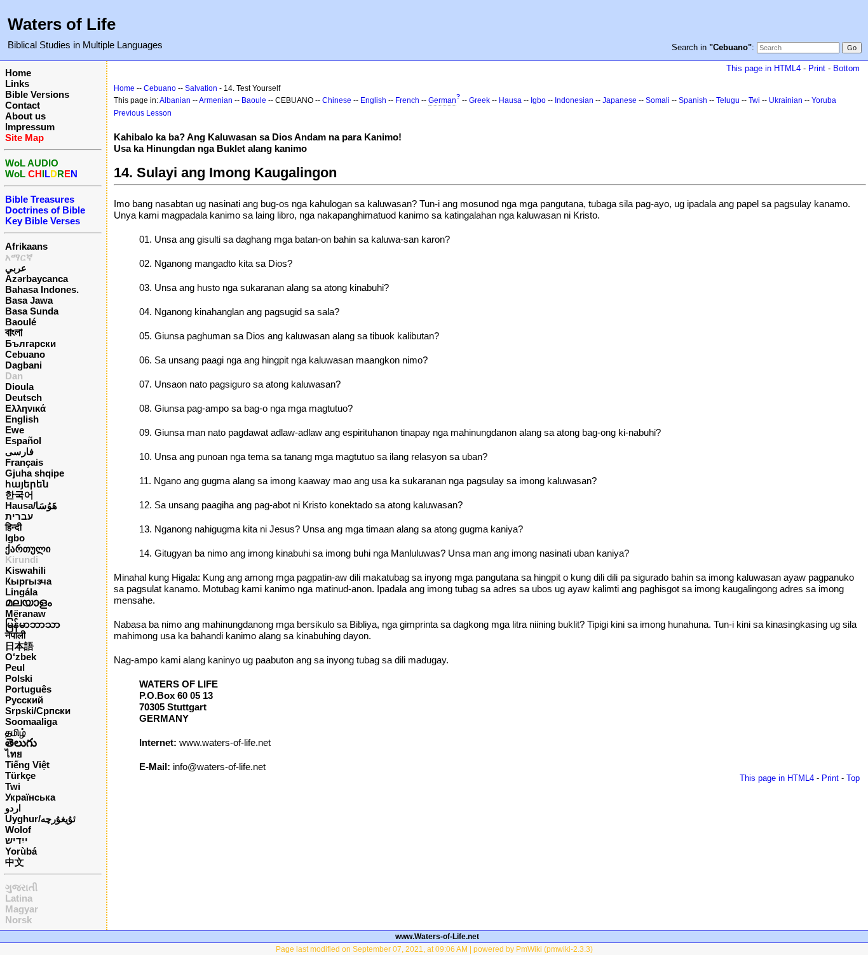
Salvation (201, 88)
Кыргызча (28, 581)
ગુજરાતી (21, 887)
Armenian (216, 100)
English (22, 419)
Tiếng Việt (27, 764)
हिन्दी (13, 527)
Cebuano (25, 354)
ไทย (13, 753)
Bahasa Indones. (42, 289)
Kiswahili (25, 570)
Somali (658, 100)
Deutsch (23, 397)
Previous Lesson (143, 113)
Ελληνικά (25, 408)
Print (816, 68)
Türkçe (20, 775)
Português (28, 689)
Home (18, 72)
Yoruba (823, 100)
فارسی (19, 451)
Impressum (30, 126)
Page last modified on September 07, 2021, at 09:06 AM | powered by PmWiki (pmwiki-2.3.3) (434, 949)
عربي (16, 267)
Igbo (15, 537)
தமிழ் (15, 732)
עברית (19, 516)
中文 (14, 862)
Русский (24, 699)
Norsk (18, 919)
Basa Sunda (31, 311)
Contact (22, 105)
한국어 (19, 494)
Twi (12, 786)
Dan (14, 375)
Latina (18, 898)
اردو (13, 808)
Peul (15, 667)
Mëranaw (25, 613)
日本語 (19, 645)
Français (24, 462)
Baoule (253, 100)
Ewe (14, 429)
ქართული (28, 548)
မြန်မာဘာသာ (32, 624)
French (407, 100)
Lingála (21, 591)
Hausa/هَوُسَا (31, 505)
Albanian (175, 100)
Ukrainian (786, 100)
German (442, 100)
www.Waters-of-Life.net (437, 936)
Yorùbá (21, 851)
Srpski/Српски (38, 710)
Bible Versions (37, 94)
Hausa (510, 100)
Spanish (693, 100)
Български (30, 343)
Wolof (18, 829)
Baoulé (20, 321)
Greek (479, 100)
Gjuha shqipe (34, 473)
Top (853, 778)
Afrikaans (26, 246)
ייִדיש (16, 840)
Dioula (19, 386)
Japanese (619, 100)
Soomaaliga (31, 721)
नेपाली (15, 635)
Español (23, 440)
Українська (30, 797)
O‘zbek (20, 656)
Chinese (336, 100)
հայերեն (27, 483)
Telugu (728, 100)
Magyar (21, 909)
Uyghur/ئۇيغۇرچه (40, 818)
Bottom (846, 68)
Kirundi (21, 559)
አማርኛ (19, 257)
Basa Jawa (29, 300)
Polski (18, 678)
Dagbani (23, 365)
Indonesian (574, 100)
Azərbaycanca (36, 278)
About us (25, 116)
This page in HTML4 (763, 68)
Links (17, 83)
